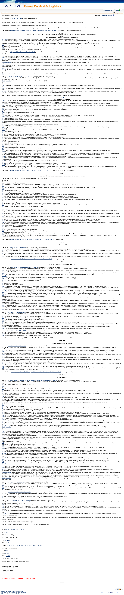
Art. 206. (4, 249)
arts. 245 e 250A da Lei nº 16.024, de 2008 (19, 500)
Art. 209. (4, 280)
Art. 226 (4, 463)
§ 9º (3, 131)
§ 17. (3, 162)
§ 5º (3, 88)
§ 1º (3, 40)
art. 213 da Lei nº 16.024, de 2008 (17, 331)
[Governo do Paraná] (117, 593)
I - (2, 111)
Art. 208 (4, 276)
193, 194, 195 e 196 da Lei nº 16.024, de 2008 (22, 52)
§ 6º (3, 116)
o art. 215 (7, 543)
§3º (3, 462)
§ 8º (3, 130)
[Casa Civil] (112, 594)
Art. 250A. (5, 513)
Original (110, 15)
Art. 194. (4, 59)
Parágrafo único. (6, 62)
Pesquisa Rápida (108, 10)
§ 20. (3, 166)
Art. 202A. (5, 100)
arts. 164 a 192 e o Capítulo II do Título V (15, 529)
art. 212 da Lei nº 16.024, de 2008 (17, 312)
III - (3, 114)
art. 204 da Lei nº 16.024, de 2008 (16, 209)
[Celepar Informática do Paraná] (102, 593)
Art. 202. (4, 91)
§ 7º (3, 127)
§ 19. (3, 165)
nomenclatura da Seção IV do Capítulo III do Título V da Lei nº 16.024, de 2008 (31, 239)
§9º (3, 368)
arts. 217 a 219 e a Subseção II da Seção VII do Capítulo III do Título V (25, 545)
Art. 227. (4, 469)
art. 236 (7, 553)
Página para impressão (119, 13)
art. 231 (7, 550)
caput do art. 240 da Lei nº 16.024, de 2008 (19, 492)
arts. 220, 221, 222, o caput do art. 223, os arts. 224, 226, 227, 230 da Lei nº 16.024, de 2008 (32, 380)
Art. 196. (4, 69)
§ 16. (3, 160)
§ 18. (3, 163)
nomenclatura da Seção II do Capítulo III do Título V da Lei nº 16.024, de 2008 (30, 170)
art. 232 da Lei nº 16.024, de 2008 (17, 482)
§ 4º (3, 74)
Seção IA (62, 98)
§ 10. (3, 138)
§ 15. (3, 157)
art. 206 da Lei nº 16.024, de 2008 (17, 247)
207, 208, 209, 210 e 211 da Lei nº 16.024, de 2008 (24, 267)
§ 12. (3, 152)
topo (118, 589)
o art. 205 (6, 532)
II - (3, 112)
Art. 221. (4, 425)
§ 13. (3, 153)
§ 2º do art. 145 (9, 527)
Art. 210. (4, 290)
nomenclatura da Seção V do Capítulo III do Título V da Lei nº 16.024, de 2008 (31, 259)
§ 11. (3, 150)
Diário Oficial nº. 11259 (16, 18)
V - (3, 125)
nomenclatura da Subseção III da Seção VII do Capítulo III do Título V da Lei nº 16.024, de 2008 (36, 372)
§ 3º (3, 48)
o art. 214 (6, 540)
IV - (3, 124)
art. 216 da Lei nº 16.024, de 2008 (17, 346)
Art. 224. (4, 457)
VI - (3, 149)
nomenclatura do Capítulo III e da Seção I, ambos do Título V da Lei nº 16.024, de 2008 (33, 30)
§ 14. (3, 156)
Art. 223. (4, 453)
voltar (117, 10)
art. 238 (8, 556)
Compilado (104, 15)
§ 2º (3, 45)
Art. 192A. (5, 39)
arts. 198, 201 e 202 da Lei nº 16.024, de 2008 (20, 76)
